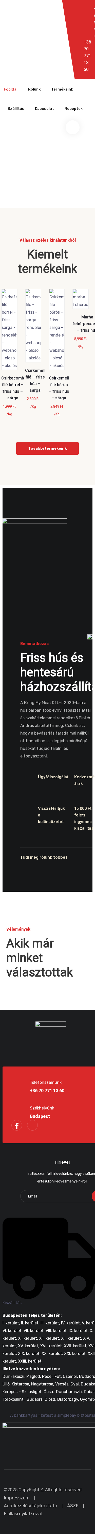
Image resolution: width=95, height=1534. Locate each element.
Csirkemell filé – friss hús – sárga (35, 380)
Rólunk (34, 89)
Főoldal (10, 89)
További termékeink (47, 448)
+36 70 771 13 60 (87, 56)
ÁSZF (73, 1506)
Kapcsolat (44, 108)
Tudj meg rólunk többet (43, 857)
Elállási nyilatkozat (23, 1513)
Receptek (74, 108)
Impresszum (17, 1498)
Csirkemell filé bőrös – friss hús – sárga (59, 388)
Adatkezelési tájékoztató (30, 1506)
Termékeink (62, 89)
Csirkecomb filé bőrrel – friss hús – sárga (12, 388)
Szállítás (16, 108)
